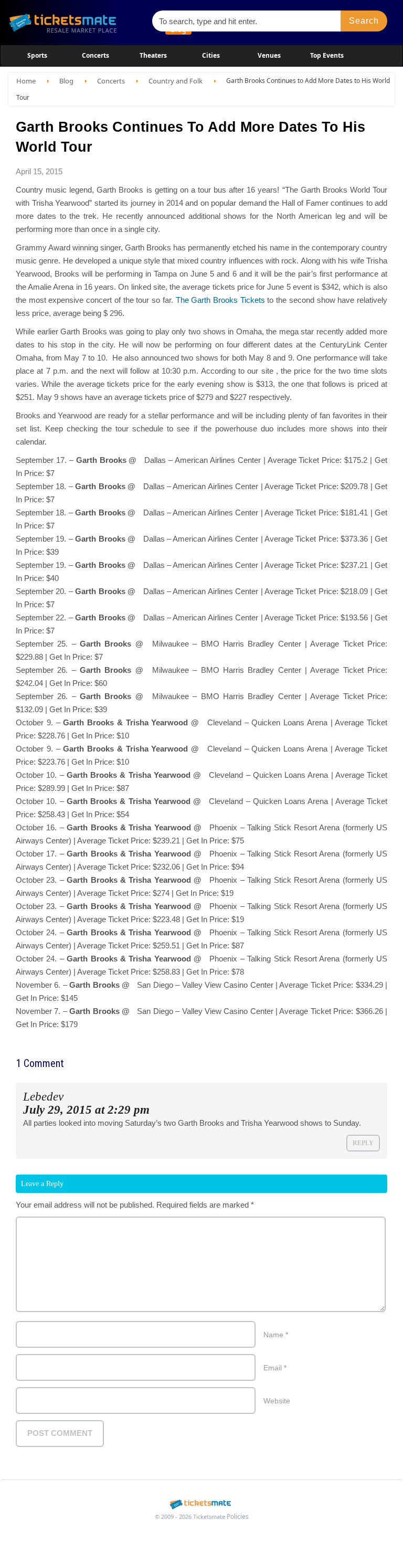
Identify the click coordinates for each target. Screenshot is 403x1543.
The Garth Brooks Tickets (220, 299)
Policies (238, 1516)
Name (275, 1334)
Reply (363, 1143)
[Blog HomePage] (75, 22)
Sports (37, 55)
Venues (269, 55)
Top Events (327, 55)
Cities (211, 55)
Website (276, 1401)
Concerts (95, 55)
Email (275, 1368)
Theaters (153, 55)
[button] (364, 20)
